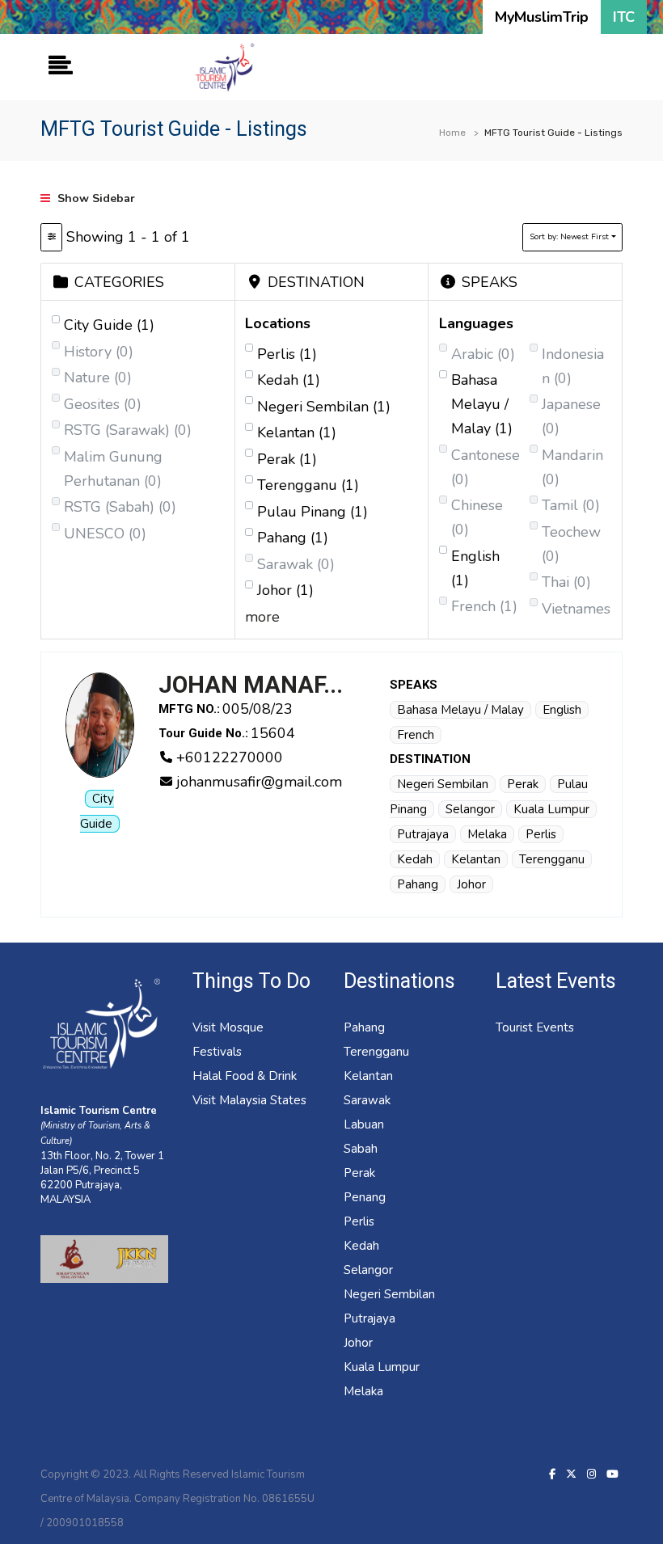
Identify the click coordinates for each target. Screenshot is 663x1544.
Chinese (477, 517)
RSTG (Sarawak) (128, 430)
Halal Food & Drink (244, 1076)
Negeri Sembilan (324, 406)
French (484, 606)
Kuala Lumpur (551, 809)
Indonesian (573, 366)
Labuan (364, 1124)
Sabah (361, 1149)
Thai (566, 582)
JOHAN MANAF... (250, 684)
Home (452, 132)
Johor (285, 590)
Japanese (571, 416)
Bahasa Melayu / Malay (482, 404)
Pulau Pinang (312, 511)
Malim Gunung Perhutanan (113, 469)
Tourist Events (535, 1027)
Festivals (217, 1052)
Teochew (571, 544)
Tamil (571, 505)
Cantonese (485, 467)
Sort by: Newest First (569, 237)
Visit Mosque (228, 1027)
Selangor (470, 809)
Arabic (483, 354)
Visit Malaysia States (249, 1100)
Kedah (288, 380)
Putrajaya (423, 834)
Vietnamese (576, 621)
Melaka (487, 834)
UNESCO (105, 533)
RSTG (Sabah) (120, 507)
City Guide (109, 325)
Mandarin (572, 467)
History (98, 351)
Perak (287, 459)
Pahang (292, 537)
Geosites (102, 404)
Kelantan (296, 432)
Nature (98, 377)
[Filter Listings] (51, 237)
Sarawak (296, 564)
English (475, 568)
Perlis (287, 354)
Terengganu (308, 485)
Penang (365, 1197)
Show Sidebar (94, 198)
